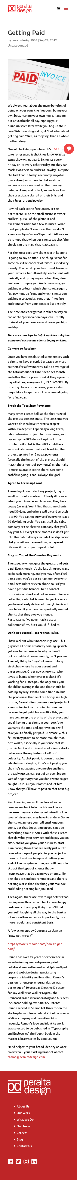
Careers (22, 1133)
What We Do (25, 1119)
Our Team (23, 1126)
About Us (23, 1106)
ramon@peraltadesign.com (26, 1057)
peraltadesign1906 (24, 40)
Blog (20, 1139)
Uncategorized (18, 45)
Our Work (23, 1113)
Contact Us (24, 1146)
